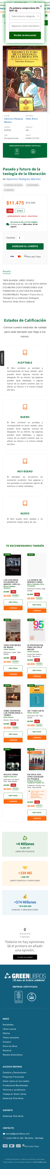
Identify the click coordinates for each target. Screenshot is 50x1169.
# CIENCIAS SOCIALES (13, 185)
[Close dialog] (40, 6)
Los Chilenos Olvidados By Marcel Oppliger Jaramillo (13, 582)
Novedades (8, 1024)
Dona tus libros (10, 1046)
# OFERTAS (8, 190)
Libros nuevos (9, 1028)
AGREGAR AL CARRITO (25, 246)
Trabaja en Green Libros (14, 1094)
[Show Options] (38, 16)
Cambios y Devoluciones (14, 1072)
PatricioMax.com (40, 1162)
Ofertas (6, 1033)
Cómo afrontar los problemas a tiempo (13, 713)
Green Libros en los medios (16, 1081)
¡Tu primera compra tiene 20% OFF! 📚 (24, 9)
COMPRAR (13, 608)
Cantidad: (10, 237)
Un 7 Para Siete (35, 711)
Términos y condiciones (14, 1089)
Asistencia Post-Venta (13, 1098)
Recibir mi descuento (25, 35)
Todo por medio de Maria (12, 646)
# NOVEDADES (32, 185)
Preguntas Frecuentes (13, 1076)
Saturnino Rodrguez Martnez (13, 120)
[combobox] (24, 16)
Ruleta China (11, 774)
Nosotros (7, 1050)
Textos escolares (11, 1037)
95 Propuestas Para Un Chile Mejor (35, 647)
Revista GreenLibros (12, 1054)
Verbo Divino (32, 118)
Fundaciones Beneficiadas (15, 1085)
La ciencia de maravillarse (34, 581)
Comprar (7, 1041)
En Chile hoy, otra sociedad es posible (35, 776)
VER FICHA (13, 602)
